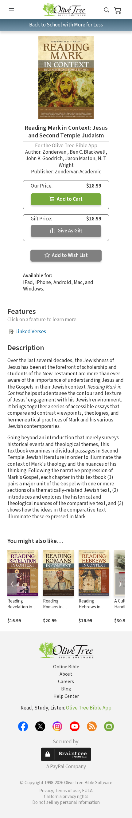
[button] (106, 10)
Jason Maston (80, 158)
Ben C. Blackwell (88, 152)
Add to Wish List (69, 255)
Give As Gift (69, 231)
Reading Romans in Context (53, 607)
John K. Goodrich (44, 158)
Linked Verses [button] (30, 331)
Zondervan (54, 152)
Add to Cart (69, 199)
